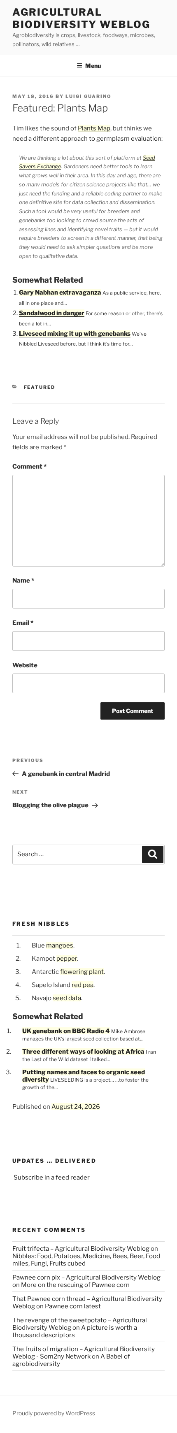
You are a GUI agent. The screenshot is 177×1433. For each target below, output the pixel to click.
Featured (40, 387)
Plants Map (94, 128)
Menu (93, 65)
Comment (29, 466)
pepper (66, 958)
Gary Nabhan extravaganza (60, 292)
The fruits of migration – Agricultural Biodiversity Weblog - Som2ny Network (83, 1352)
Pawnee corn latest (73, 1306)
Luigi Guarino (88, 96)
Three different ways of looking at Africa (83, 1051)
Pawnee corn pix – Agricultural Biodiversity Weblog (86, 1277)
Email (22, 623)
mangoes (59, 945)
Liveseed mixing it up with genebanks (74, 333)
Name (23, 580)
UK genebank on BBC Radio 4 (66, 1031)
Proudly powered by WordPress (53, 1413)
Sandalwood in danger (51, 313)
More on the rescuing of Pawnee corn (75, 1285)
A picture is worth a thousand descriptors (74, 1331)
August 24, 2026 (75, 1106)
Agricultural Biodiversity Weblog (81, 18)
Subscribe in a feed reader (52, 1177)
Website (24, 665)
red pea (82, 985)
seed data (67, 998)
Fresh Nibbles (41, 923)
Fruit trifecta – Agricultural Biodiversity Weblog (80, 1248)
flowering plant (82, 971)
